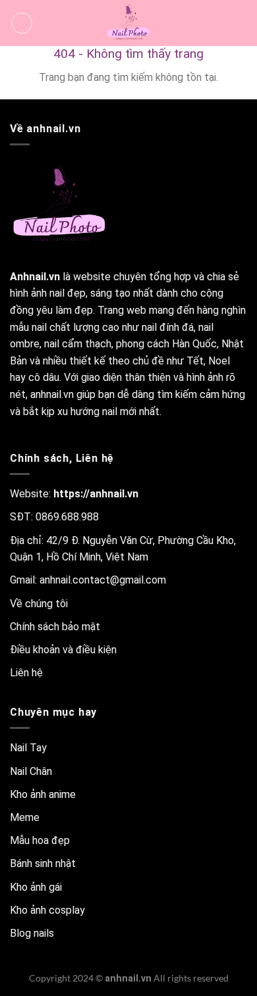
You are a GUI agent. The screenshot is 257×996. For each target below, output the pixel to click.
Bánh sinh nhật (43, 863)
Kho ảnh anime (43, 794)
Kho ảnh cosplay (47, 910)
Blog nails (32, 933)
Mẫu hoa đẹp (40, 840)
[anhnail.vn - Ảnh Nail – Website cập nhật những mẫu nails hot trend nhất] (128, 23)
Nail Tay (28, 747)
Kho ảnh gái (36, 887)
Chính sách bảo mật (55, 626)
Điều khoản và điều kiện (63, 649)
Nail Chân (31, 771)
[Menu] (21, 23)
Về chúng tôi (39, 603)
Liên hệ (26, 672)
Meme (25, 817)
